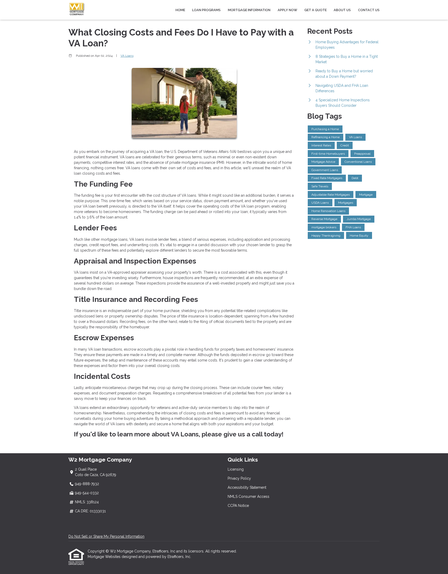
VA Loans (127, 56)
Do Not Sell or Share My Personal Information (106, 536)
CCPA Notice (238, 506)
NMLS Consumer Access (248, 496)
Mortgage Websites (105, 557)
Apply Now (287, 10)
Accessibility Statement (247, 487)
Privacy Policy (239, 478)
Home (180, 10)
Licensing (236, 469)
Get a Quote (315, 10)
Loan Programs (206, 10)
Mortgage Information (249, 10)
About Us (342, 10)
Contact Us (369, 10)
